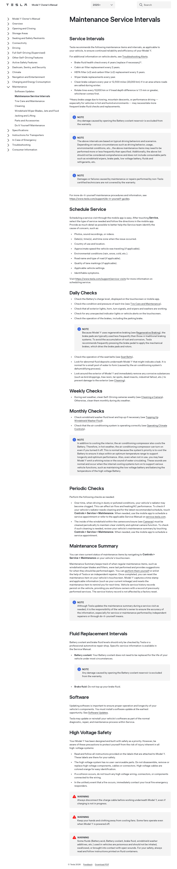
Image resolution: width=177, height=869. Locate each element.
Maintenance (19, 86)
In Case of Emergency (24, 140)
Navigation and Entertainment (28, 77)
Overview (17, 23)
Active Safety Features (24, 62)
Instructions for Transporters (28, 135)
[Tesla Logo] (16, 5)
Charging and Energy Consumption (31, 81)
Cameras (148, 521)
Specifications (20, 130)
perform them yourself (137, 570)
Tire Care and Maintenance (145, 303)
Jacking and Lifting (25, 115)
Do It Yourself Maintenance (30, 125)
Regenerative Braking (148, 332)
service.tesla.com (156, 516)
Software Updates (98, 712)
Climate (16, 72)
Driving (16, 47)
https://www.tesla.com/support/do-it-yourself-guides (99, 198)
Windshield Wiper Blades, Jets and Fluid (37, 110)
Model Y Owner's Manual (44, 4)
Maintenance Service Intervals (32, 96)
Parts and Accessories (27, 120)
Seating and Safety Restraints (28, 38)
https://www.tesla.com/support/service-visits (100, 278)
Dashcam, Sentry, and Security (29, 67)
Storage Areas (20, 33)
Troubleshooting (21, 144)
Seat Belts (126, 356)
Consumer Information (24, 149)
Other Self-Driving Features (27, 57)
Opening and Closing (23, 28)
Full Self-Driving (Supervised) (28, 52)
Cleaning (119, 380)
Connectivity (19, 43)
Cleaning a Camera (151, 397)
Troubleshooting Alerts (135, 56)
